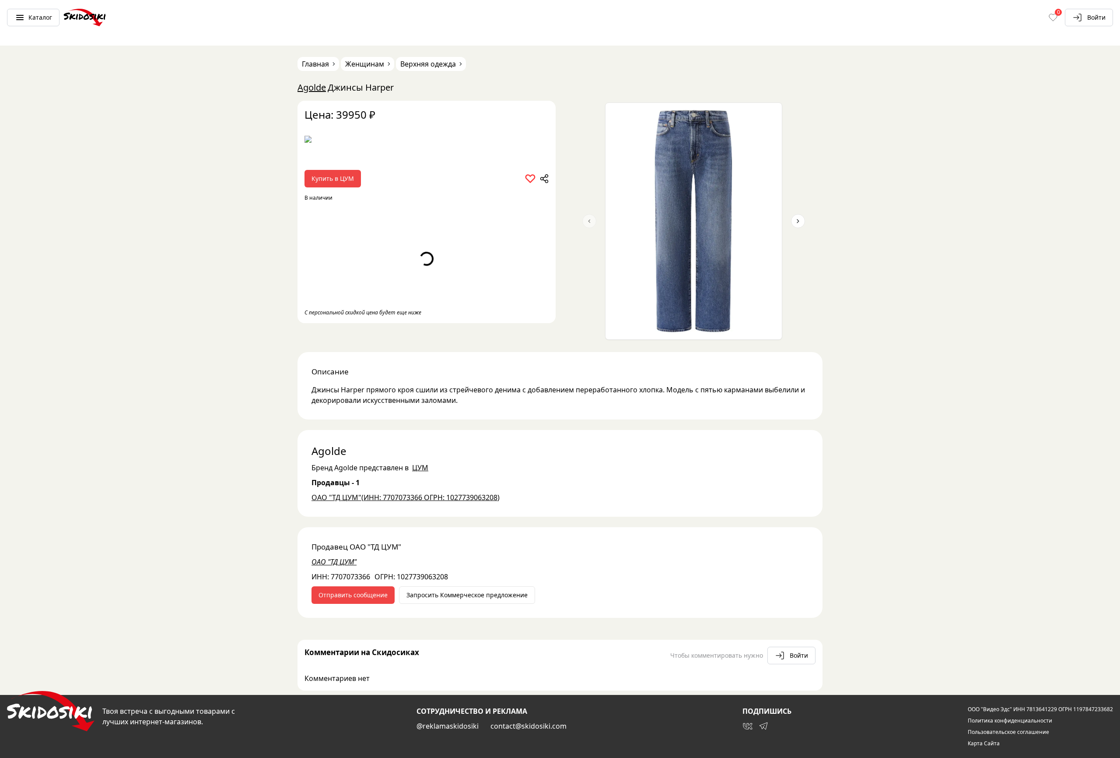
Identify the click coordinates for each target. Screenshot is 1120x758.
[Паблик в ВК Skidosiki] (747, 726)
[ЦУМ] (426, 142)
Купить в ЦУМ (333, 178)
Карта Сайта (984, 743)
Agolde (312, 87)
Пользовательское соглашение (1008, 732)
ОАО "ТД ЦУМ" (334, 562)
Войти (1096, 17)
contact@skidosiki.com (528, 726)
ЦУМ (420, 467)
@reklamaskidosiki (447, 726)
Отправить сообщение (353, 595)
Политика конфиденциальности (1010, 720)
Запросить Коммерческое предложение (467, 595)
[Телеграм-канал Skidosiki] (763, 726)
